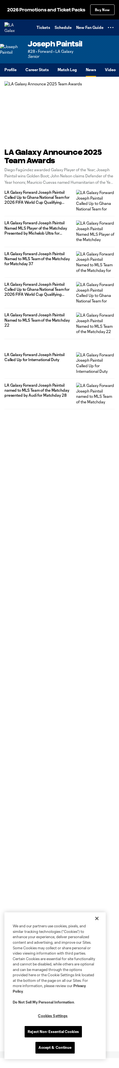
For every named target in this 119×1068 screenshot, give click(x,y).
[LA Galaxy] (9, 27)
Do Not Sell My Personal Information (43, 1002)
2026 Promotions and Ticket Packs (46, 10)
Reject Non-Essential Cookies (53, 1031)
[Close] (97, 918)
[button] (111, 27)
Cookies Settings (53, 1016)
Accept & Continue (54, 1047)
